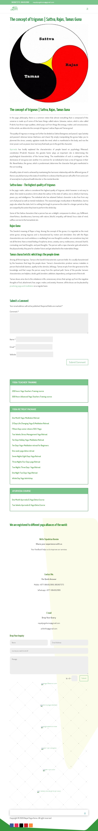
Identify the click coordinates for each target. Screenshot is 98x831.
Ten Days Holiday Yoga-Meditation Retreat (28, 440)
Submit (84, 678)
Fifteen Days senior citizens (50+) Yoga (26, 429)
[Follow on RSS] (31, 825)
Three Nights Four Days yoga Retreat (26, 461)
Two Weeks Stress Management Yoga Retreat (29, 434)
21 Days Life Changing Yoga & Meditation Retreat (30, 423)
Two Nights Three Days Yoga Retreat (26, 467)
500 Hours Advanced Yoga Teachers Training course (32, 396)
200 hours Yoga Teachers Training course (28, 391)
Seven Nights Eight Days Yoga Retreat (26, 456)
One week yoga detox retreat (23, 451)
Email (12, 347)
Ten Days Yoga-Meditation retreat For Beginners (30, 445)
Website (13, 354)
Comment (14, 311)
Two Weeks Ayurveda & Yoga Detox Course (28, 505)
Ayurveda (13, 149)
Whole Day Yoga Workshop (22, 478)
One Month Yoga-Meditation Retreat (25, 418)
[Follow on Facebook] (12, 825)
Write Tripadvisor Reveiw (49, 539)
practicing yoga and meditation (21, 286)
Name (13, 339)
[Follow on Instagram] (16, 825)
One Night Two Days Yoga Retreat (25, 472)
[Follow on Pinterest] (26, 825)
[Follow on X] (21, 825)
